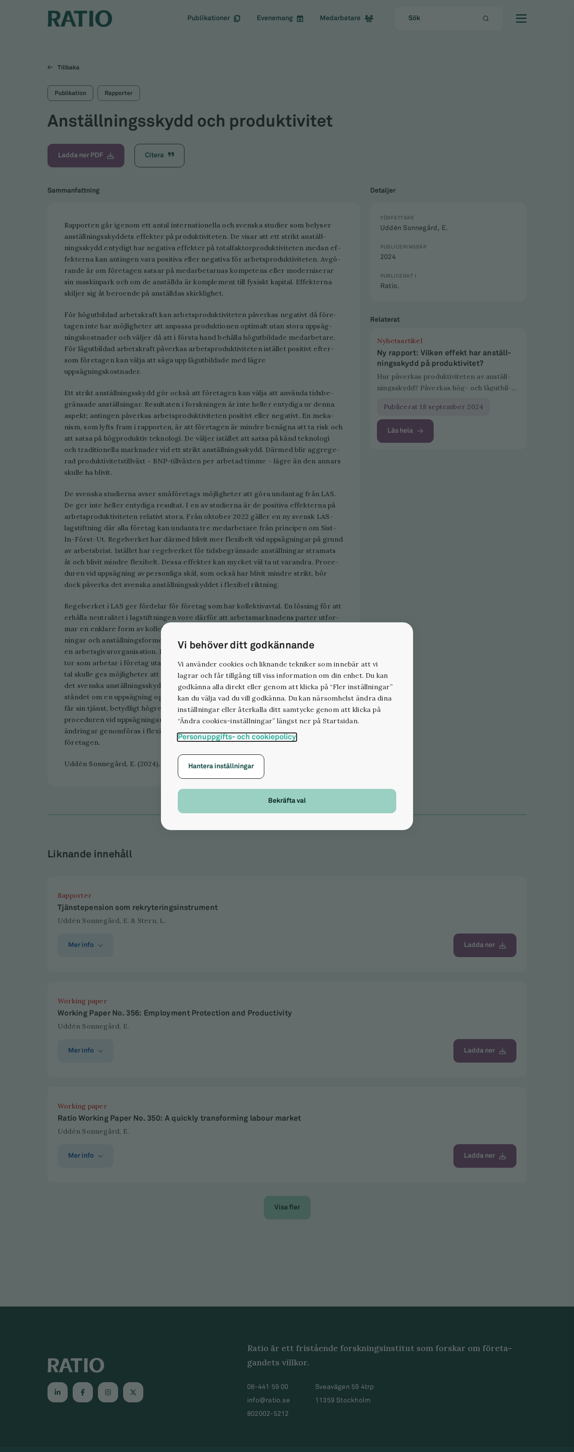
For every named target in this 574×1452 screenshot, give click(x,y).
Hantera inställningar (221, 766)
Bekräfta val (287, 801)
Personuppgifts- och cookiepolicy (237, 737)
